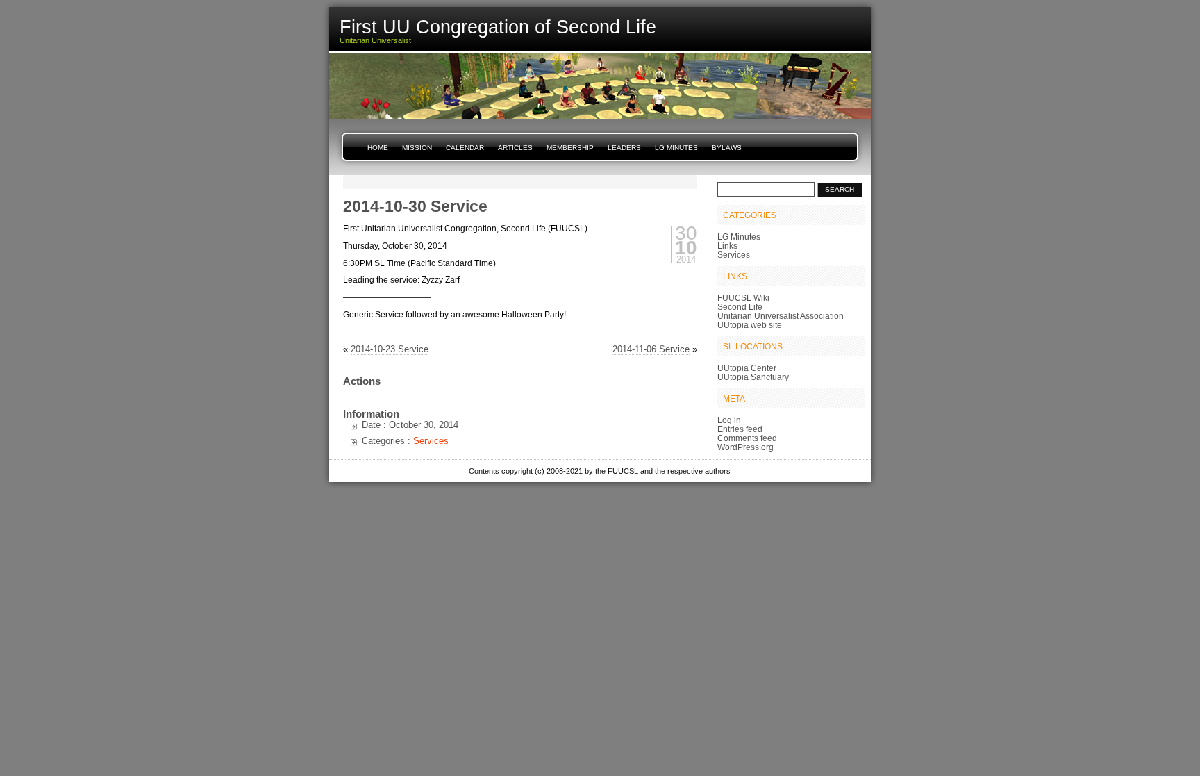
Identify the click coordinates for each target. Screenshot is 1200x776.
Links (727, 245)
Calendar (465, 147)
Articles (515, 147)
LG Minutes (676, 147)
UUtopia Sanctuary (753, 376)
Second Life (739, 306)
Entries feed (739, 429)
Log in (729, 419)
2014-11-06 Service (651, 349)
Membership (570, 147)
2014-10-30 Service (415, 206)
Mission (417, 147)
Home (377, 147)
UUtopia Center (746, 367)
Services (431, 441)
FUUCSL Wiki (743, 297)
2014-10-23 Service (389, 349)
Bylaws (727, 147)
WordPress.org (745, 447)
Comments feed (747, 438)
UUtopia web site (749, 324)
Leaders (624, 147)
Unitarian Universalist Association (780, 315)
